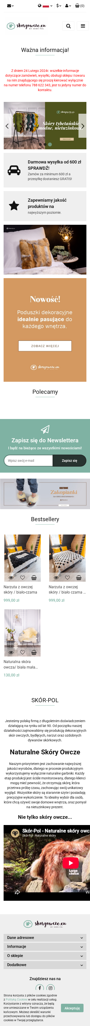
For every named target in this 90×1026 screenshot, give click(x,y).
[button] (79, 6)
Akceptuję (72, 1008)
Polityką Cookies (16, 999)
